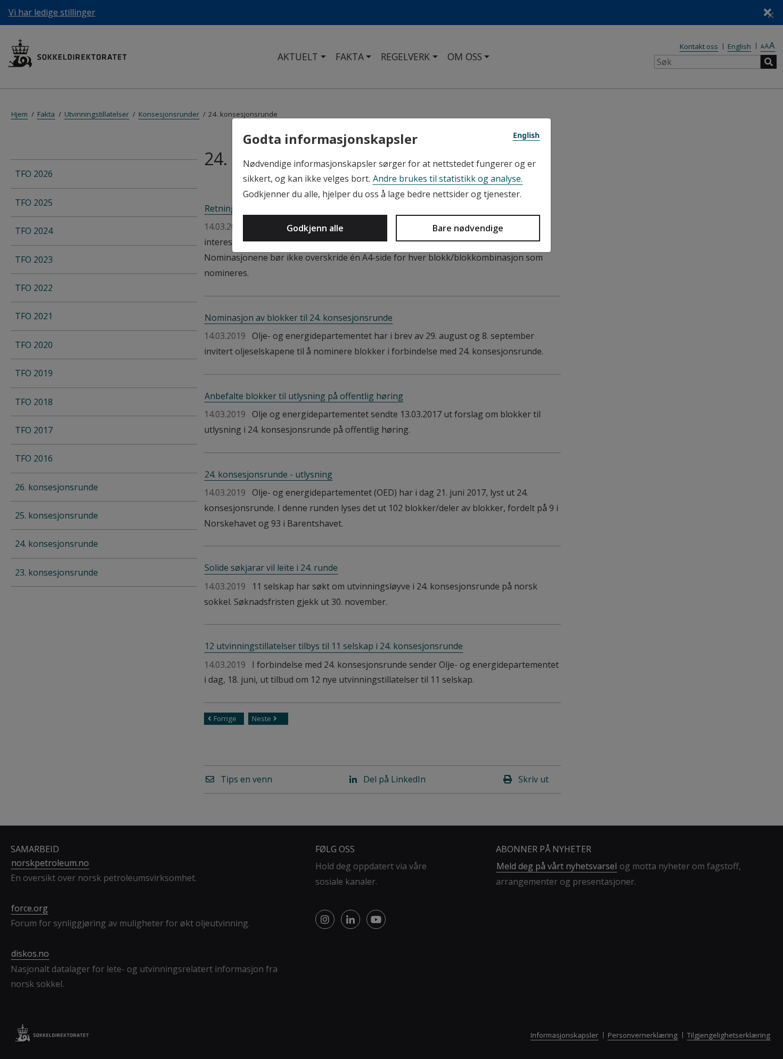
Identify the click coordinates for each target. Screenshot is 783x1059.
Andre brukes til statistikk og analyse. (448, 178)
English (526, 135)
